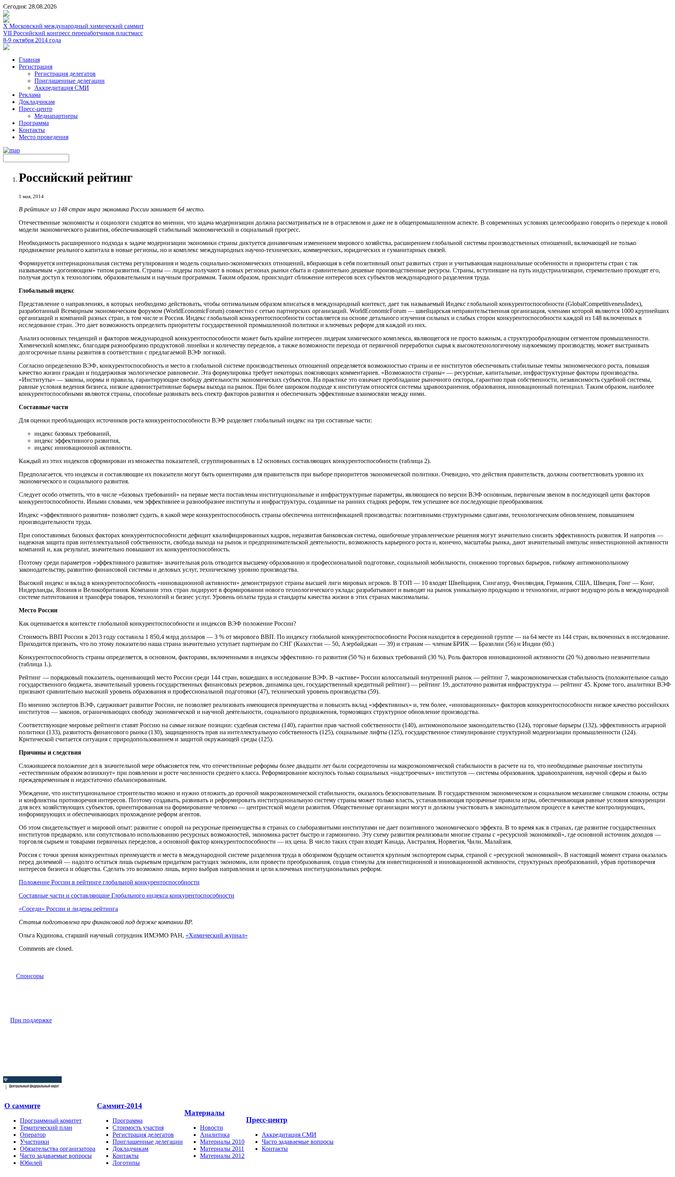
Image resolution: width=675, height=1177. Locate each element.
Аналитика (215, 1134)
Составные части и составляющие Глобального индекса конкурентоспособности (126, 895)
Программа (34, 123)
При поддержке (31, 1020)
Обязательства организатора (57, 1148)
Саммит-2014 (119, 1106)
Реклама (30, 94)
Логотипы (126, 1162)
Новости (211, 1127)
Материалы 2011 (222, 1148)
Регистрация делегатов (65, 73)
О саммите (22, 1106)
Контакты (32, 130)
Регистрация (35, 66)
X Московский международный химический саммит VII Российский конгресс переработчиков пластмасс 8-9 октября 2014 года (73, 33)
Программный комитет (51, 1120)
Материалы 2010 (222, 1141)
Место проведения (43, 137)
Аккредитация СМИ (61, 87)
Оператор (33, 1134)
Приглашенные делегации (69, 80)
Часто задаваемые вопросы (56, 1155)
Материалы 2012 (222, 1155)
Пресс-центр (35, 109)
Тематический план (46, 1127)
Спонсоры (30, 976)
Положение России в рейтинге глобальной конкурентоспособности (109, 882)
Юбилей (31, 1162)
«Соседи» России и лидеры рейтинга (68, 908)
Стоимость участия (138, 1127)
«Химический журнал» (217, 935)
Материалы (204, 1113)
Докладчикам (37, 101)
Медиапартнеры (56, 116)
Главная (29, 59)
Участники (34, 1141)
